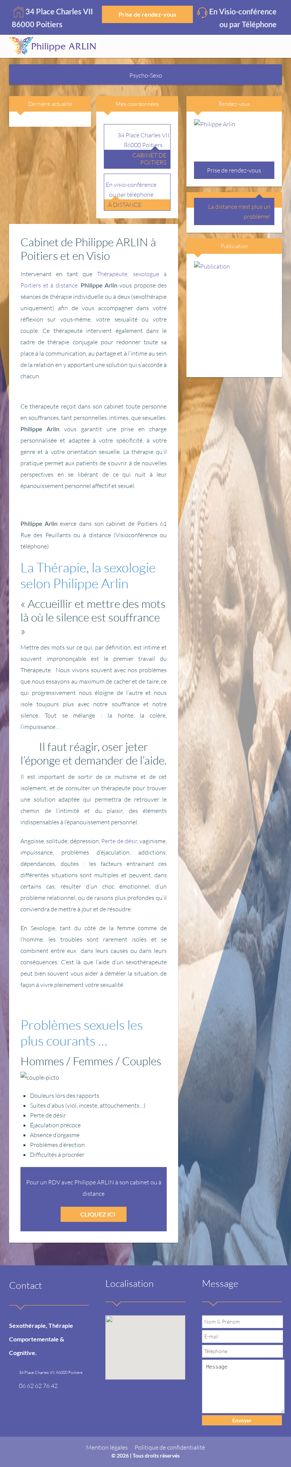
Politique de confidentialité (170, 1447)
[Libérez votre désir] (234, 315)
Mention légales (107, 1447)
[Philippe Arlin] (56, 46)
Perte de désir (119, 841)
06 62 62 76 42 (38, 1385)
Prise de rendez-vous (147, 14)
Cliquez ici (97, 1214)
